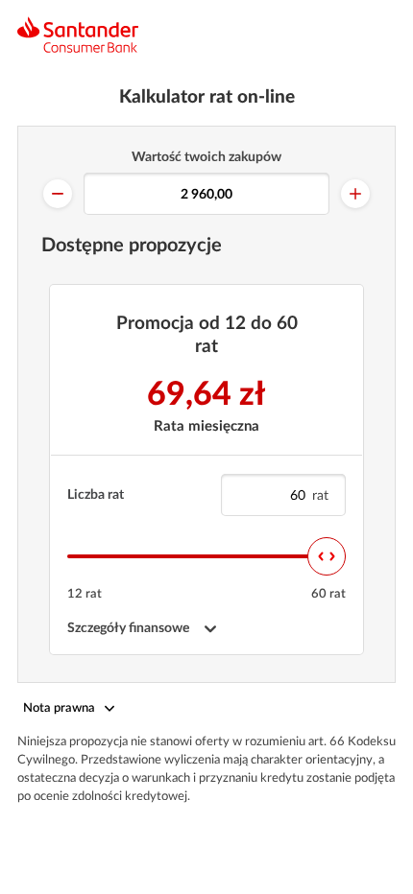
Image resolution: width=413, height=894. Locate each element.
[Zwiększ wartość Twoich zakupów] (355, 193)
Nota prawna (59, 708)
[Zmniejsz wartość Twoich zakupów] (57, 193)
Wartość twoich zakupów (206, 157)
